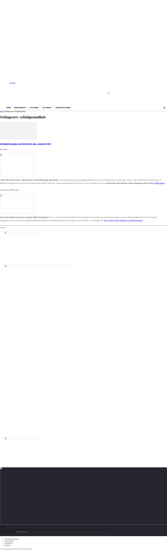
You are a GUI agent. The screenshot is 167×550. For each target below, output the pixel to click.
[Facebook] (159, 77)
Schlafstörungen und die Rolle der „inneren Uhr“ (25, 143)
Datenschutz (9, 541)
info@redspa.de (21, 531)
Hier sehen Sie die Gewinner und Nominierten (123, 220)
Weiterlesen (159, 183)
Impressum (8, 543)
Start (1, 111)
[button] (164, 107)
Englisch (8, 545)
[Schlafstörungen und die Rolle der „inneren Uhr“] (18, 139)
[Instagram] (162, 77)
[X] (165, 77)
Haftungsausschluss (12, 539)
